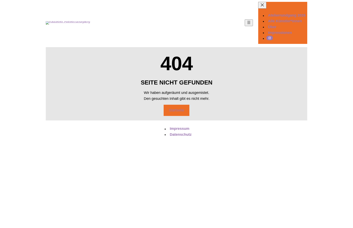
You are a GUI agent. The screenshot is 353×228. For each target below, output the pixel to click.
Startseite (176, 110)
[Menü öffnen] (249, 22)
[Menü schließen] (262, 5)
